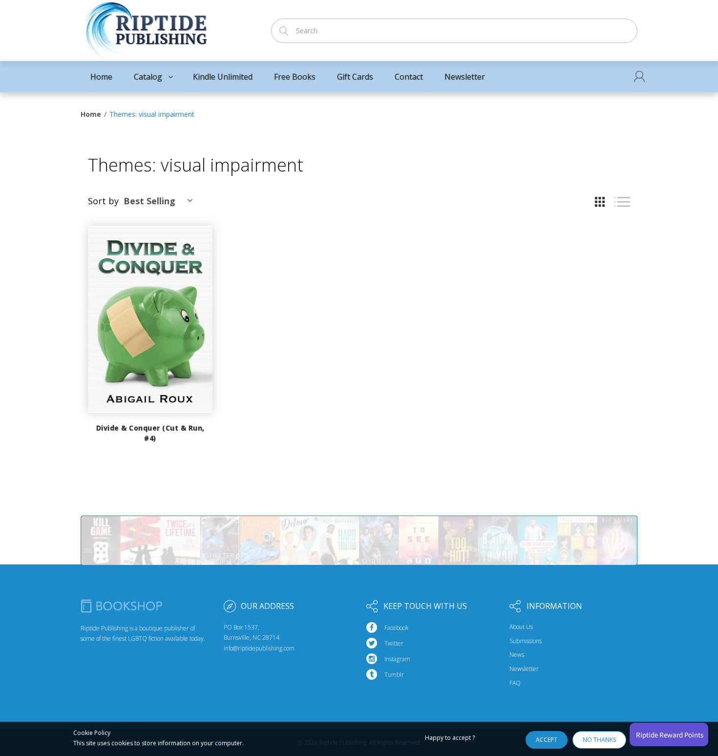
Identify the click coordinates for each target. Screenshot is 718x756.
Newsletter (524, 669)
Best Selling (149, 201)
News (516, 655)
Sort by (103, 201)
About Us (521, 627)
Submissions (525, 641)
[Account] (639, 76)
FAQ (515, 683)
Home (91, 114)
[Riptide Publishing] (145, 27)
